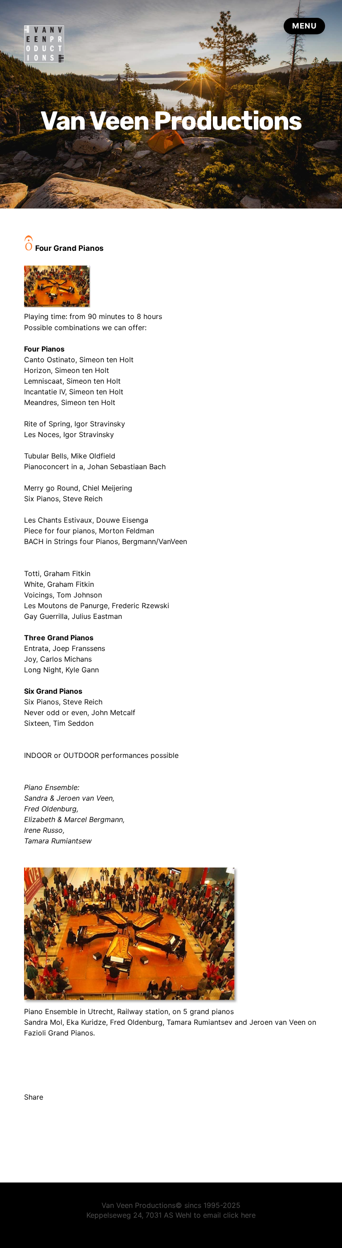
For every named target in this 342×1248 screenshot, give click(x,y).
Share (33, 1097)
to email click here (225, 1215)
